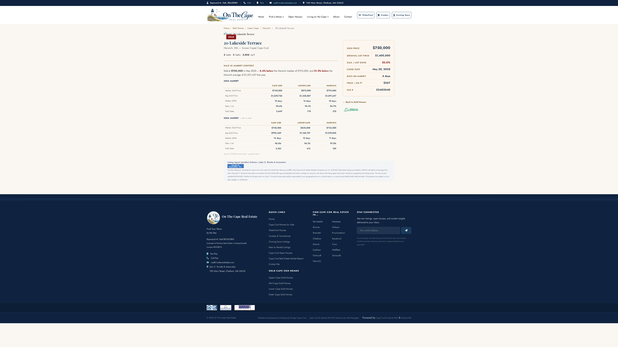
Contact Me (274, 264)
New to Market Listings (279, 247)
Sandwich (336, 238)
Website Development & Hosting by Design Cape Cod (282, 317)
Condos (385, 15)
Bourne (316, 227)
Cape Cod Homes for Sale (281, 224)
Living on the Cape (317, 16)
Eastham (317, 249)
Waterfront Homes (277, 230)
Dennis (316, 244)
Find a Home (275, 16)
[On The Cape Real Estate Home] (230, 15)
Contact (348, 16)
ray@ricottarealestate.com (285, 2)
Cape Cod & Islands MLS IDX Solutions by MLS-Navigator (334, 317)
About (336, 16)
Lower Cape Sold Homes (281, 288)
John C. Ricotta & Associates (222, 266)
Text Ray (214, 253)
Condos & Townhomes (279, 236)
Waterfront (367, 15)
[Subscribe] (406, 230)
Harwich (267, 28)
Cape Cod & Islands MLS (387, 317)
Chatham (317, 238)
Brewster (317, 232)
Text (262, 2)
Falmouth (317, 255)
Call (249, 2)
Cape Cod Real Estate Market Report (286, 258)
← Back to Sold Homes (354, 102)
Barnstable (318, 221)
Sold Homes (238, 28)
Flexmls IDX (406, 317)
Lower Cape (253, 28)
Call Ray (214, 258)
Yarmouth (336, 255)
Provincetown (338, 232)
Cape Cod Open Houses (280, 252)
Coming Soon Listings (279, 241)
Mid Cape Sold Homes (280, 283)
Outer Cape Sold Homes (280, 294)
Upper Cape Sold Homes (281, 277)
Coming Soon (403, 15)
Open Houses (295, 16)
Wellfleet (336, 249)
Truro (334, 244)
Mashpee (336, 221)
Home (261, 16)
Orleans (335, 227)
